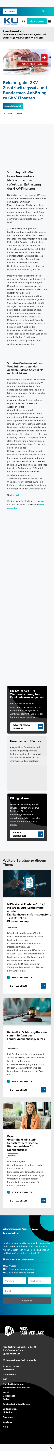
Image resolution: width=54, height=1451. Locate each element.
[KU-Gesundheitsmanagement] (11, 21)
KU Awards (10, 1266)
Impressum (8, 1369)
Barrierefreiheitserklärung (16, 1404)
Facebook (8, 1417)
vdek (17, 495)
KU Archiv (10, 11)
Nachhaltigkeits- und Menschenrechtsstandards (16, 1385)
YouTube (7, 1422)
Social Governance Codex (9, 1395)
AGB (5, 1379)
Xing (5, 1427)
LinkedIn (7, 1412)
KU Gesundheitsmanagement (20, 1269)
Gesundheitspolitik (12, 31)
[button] (24, 21)
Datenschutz (9, 1374)
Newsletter (37, 21)
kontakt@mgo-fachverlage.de (21, 1360)
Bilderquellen (10, 1409)
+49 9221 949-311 (14, 1366)
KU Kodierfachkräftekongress (19, 1272)
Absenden (27, 1300)
